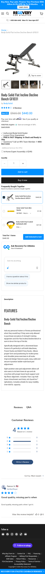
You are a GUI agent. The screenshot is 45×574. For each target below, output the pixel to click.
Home (3, 30)
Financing (36, 553)
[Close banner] (42, 4)
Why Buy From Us (8, 553)
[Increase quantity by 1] (23, 163)
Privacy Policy (21, 561)
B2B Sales (10, 559)
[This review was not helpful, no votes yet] (41, 514)
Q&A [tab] (28, 407)
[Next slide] (42, 84)
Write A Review (22, 462)
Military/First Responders (28, 556)
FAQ (29, 553)
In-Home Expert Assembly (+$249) (18, 152)
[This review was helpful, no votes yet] (36, 514)
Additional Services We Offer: (12, 148)
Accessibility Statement (22, 564)
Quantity (4, 158)
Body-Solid (8, 103)
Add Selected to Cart (33, 237)
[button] (22, 571)
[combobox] (34, 476)
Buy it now (22, 180)
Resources (32, 559)
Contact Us (21, 553)
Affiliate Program (11, 556)
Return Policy (21, 559)
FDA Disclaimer (7, 561)
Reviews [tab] (18, 407)
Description (8, 299)
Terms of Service (34, 561)
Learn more (5, 127)
